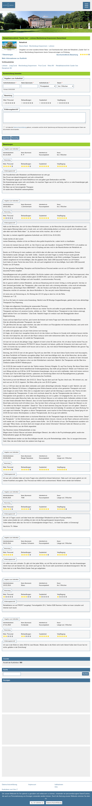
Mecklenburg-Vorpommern (28, 66)
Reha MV (51, 66)
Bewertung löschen (4, 103)
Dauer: (59, 83)
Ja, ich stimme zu (37, 803)
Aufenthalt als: (44, 83)
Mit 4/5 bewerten (12, 103)
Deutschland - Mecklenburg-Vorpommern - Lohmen (36, 46)
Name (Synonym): (27, 83)
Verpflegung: (61, 100)
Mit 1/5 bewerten (6, 103)
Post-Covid (42, 66)
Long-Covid (13, 66)
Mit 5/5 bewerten (14, 103)
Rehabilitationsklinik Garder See (67, 66)
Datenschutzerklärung (19, 127)
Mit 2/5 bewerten (8, 103)
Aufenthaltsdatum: (9, 83)
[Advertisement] (46, 697)
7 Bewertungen (7, 55)
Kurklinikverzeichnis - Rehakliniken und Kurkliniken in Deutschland (11, 5)
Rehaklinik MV (7, 68)
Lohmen (4, 66)
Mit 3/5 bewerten (10, 103)
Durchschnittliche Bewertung (67, 55)
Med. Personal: (8, 100)
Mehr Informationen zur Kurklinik (14, 58)
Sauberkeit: (43, 100)
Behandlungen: (26, 100)
